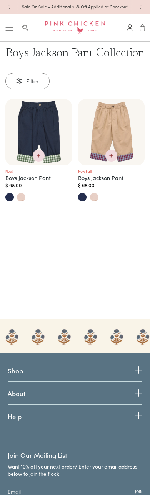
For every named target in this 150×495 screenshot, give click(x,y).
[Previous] (8, 6)
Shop (15, 371)
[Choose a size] (39, 156)
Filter (32, 81)
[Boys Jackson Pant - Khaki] (111, 132)
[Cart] (142, 27)
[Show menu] (9, 27)
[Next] (141, 6)
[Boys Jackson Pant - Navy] (38, 132)
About (16, 393)
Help (15, 416)
